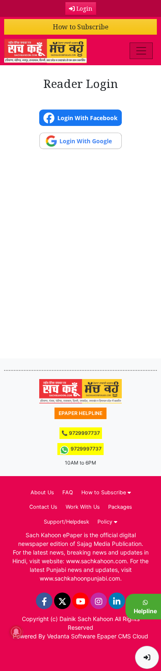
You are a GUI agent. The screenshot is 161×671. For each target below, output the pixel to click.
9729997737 (85, 449)
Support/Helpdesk (66, 522)
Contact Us (43, 507)
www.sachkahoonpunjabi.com (80, 578)
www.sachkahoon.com (96, 560)
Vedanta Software (71, 636)
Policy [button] (105, 522)
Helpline (145, 610)
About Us (42, 492)
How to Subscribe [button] (104, 492)
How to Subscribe (81, 26)
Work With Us (83, 507)
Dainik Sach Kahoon (86, 618)
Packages (120, 507)
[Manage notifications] (16, 631)
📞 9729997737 (81, 433)
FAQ (67, 492)
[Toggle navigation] (141, 51)
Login (83, 8)
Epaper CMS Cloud (122, 636)
